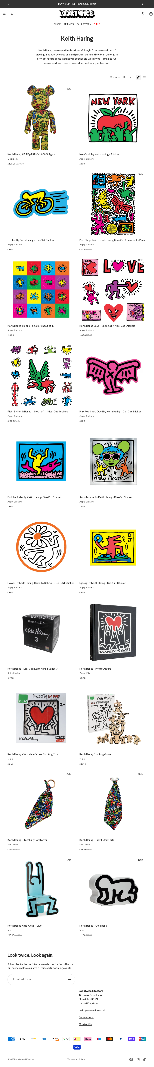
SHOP (57, 24)
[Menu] (4, 14)
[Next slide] (142, 4)
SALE (97, 24)
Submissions (86, 1017)
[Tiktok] (144, 1059)
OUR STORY (84, 24)
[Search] (12, 14)
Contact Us (85, 1024)
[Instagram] (137, 1059)
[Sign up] (69, 980)
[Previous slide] (9, 4)
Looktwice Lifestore (24, 1059)
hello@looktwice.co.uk (92, 1010)
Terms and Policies (77, 1059)
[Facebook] (131, 1059)
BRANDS (69, 24)
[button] (127, 77)
